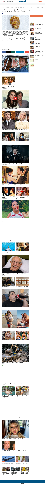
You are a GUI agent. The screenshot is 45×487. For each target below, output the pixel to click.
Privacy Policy (36, 481)
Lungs (6, 49)
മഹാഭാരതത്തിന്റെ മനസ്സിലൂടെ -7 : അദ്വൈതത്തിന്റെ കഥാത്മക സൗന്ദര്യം (39, 56)
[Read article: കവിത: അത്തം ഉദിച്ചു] (32, 65)
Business (41, 3)
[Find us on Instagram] (3, 1)
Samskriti (36, 3)
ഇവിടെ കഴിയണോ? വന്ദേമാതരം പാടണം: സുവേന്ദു (39, 47)
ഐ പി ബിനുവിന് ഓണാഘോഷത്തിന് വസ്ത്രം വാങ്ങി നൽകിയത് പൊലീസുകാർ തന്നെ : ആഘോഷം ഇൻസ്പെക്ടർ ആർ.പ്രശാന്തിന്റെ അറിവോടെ (39, 43)
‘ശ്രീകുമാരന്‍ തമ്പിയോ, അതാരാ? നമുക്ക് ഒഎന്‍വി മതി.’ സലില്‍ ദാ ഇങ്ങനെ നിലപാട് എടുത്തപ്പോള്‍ (39, 24)
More (27, 3)
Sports (17, 3)
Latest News (7, 3)
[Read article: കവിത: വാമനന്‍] (32, 60)
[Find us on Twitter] (4, 1)
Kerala (17, 461)
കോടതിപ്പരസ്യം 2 (32, 19)
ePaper (40, 1)
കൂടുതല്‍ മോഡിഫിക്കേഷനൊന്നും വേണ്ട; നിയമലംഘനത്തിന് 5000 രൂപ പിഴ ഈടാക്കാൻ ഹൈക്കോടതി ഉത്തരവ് (38, 39)
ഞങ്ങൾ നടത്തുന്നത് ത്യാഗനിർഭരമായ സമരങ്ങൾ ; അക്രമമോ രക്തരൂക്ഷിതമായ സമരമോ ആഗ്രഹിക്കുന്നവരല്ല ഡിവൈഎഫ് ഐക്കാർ (39, 34)
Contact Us (30, 481)
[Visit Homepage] (22, 1)
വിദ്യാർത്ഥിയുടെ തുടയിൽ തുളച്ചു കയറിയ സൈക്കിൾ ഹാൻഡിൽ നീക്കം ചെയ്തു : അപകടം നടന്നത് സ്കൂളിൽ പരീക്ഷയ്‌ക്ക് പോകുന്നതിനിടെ (8, 464)
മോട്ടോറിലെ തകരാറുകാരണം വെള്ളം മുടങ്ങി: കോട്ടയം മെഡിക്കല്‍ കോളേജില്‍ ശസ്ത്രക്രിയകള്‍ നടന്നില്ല (15, 473)
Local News (31, 3)
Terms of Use (33, 481)
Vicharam (12, 3)
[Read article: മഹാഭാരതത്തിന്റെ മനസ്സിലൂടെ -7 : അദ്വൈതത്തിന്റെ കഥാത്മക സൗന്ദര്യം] (32, 56)
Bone (8, 49)
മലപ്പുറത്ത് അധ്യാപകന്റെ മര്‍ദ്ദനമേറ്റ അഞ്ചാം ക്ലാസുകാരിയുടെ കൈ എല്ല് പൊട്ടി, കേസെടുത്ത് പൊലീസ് (22, 464)
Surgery (4, 49)
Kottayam (3, 461)
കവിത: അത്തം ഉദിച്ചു (37, 63)
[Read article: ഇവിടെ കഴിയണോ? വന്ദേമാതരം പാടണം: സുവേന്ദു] (32, 47)
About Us (28, 481)
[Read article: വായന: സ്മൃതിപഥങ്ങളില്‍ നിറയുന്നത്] (32, 29)
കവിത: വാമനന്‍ (37, 59)
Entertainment (22, 3)
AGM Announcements (41, 481)
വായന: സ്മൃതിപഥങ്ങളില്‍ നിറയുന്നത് (38, 28)
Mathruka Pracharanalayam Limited (5, 481)
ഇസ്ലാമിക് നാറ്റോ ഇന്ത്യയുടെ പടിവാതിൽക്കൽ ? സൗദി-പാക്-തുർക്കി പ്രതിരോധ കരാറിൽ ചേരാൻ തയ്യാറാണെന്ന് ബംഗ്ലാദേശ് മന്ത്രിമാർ (39, 52)
